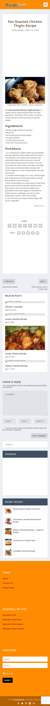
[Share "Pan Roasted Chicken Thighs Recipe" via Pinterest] (25, 225)
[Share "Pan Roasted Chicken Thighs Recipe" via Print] (40, 225)
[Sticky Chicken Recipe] (25, 338)
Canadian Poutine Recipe (24, 551)
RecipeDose (19, 699)
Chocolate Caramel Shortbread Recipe (27, 520)
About (5, 578)
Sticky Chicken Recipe (16, 353)
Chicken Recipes (18, 30)
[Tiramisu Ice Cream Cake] (8, 542)
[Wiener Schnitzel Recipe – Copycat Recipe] (8, 531)
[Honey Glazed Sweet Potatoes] (8, 510)
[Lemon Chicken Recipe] (25, 314)
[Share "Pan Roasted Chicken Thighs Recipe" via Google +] (19, 225)
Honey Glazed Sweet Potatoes (26, 509)
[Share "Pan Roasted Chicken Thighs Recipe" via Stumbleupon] (30, 225)
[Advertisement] (25, 55)
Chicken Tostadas (14, 307)
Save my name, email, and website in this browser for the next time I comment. (25, 429)
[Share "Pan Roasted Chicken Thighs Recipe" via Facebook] (9, 225)
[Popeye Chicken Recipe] (25, 361)
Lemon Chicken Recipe (16, 319)
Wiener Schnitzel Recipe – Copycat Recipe (28, 531)
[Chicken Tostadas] (25, 302)
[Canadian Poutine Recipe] (8, 552)
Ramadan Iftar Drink (12, 619)
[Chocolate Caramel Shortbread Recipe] (8, 521)
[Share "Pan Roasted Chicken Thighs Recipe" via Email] (35, 225)
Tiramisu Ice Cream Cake (24, 540)
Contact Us (8, 583)
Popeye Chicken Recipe (16, 366)
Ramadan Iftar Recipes (13, 624)
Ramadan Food (9, 615)
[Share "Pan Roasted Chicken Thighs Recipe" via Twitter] (14, 225)
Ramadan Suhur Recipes (13, 628)
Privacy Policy (8, 587)
